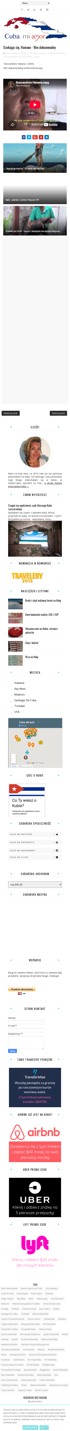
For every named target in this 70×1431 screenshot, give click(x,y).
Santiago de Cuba (25, 700)
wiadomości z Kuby (58, 1385)
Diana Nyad (22, 1293)
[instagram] (47, 9)
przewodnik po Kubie (11, 1369)
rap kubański (30, 1369)
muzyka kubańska (56, 1349)
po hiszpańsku (11, 56)
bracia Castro (34, 1319)
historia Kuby (45, 1329)
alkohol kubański (40, 1314)
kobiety (4, 1339)
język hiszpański (51, 1334)
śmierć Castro (41, 1390)
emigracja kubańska (30, 1324)
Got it (44, 1427)
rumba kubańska (26, 1375)
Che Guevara (51, 1288)
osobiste (5, 1359)
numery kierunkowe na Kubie (42, 1354)
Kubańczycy (42, 1298)
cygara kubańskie (9, 1324)
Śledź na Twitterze (21, 834)
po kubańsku (26, 56)
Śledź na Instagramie (22, 850)
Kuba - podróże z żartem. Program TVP (22, 199)
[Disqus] (35, 278)
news (3, 1354)
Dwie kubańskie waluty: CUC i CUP (42, 615)
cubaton (62, 1319)
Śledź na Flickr (19, 857)
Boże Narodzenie (9, 1288)
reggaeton (45, 1369)
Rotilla (56, 1308)
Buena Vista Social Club (31, 1288)
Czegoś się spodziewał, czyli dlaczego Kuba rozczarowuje (30, 507)
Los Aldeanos (57, 1298)
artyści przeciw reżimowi (12, 1319)
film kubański (40, 53)
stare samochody (9, 1380)
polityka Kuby (48, 1364)
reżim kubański (60, 1369)
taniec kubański (47, 1380)
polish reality (33, 1364)
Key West (20, 689)
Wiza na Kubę (31, 657)
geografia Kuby (28, 1329)
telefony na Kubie (9, 1385)
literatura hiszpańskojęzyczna (35, 1344)
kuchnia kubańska (29, 1339)
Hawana (19, 683)
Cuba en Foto (7, 1293)
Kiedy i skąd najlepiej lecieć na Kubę (43, 600)
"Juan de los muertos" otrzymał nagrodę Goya (25, 168)
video (36, 56)
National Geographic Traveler (26, 1303)
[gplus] (34, 9)
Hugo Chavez (7, 1298)
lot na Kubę (28, 1349)
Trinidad (19, 706)
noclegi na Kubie (18, 1354)
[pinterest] (41, 9)
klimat (65, 1334)
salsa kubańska (44, 1375)
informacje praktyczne (30, 1334)
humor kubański (9, 1334)
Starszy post (58, 413)
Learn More (30, 1427)
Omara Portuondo (51, 1303)
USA (16, 712)
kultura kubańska (56, 53)
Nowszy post (11, 413)
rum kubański (7, 1375)
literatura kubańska (10, 1349)
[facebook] (22, 9)
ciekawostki (49, 1319)
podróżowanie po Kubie (12, 1364)
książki (15, 1339)
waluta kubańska (38, 1385)
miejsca (41, 1349)
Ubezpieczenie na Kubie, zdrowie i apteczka (41, 630)
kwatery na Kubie (9, 1344)
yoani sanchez (7, 1390)
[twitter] (28, 9)
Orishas (15, 1308)
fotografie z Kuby (9, 1329)
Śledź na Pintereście (22, 842)
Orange (4, 1308)
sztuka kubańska (28, 1380)
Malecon (19, 694)
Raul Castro (44, 1308)
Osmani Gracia (29, 1308)
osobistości (18, 1359)
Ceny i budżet (31, 643)
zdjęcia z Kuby (25, 1390)
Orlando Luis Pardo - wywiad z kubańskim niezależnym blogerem (33, 231)
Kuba (31, 1298)
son (56, 1375)
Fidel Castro (36, 1293)
